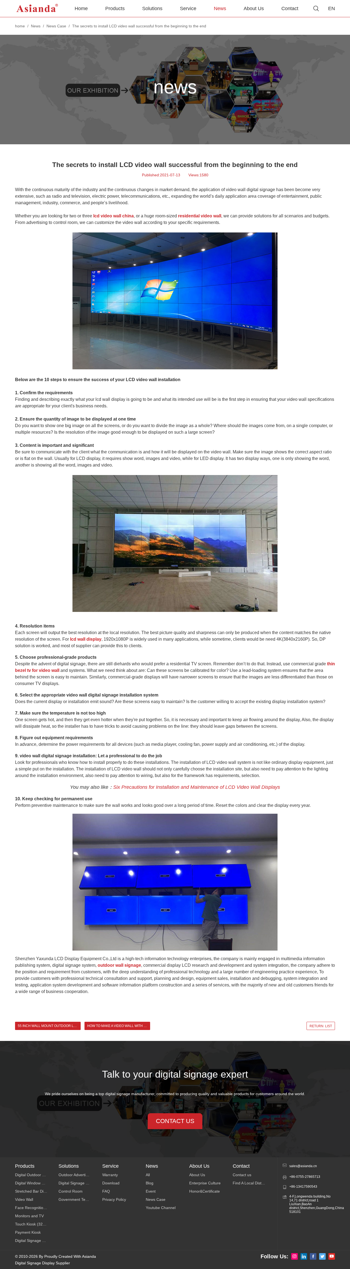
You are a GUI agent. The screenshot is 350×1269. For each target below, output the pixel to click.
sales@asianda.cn (303, 1166)
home (20, 26)
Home (81, 8)
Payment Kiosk (28, 1232)
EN (331, 8)
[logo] (37, 8)
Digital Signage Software (80, 1183)
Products (115, 8)
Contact (289, 8)
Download (110, 1183)
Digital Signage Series (34, 1240)
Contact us (242, 1175)
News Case (56, 26)
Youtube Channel (161, 1207)
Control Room (71, 1191)
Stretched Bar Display (33, 1191)
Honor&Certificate (204, 1191)
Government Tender (76, 1199)
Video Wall (24, 1199)
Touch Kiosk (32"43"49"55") (37, 1224)
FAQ (106, 1191)
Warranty (110, 1175)
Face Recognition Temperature (37, 1207)
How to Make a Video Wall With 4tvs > (118, 1026)
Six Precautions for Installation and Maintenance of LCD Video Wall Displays (196, 787)
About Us (254, 8)
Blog (149, 1183)
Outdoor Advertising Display (80, 1175)
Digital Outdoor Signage (35, 1175)
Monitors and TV (29, 1216)
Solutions (152, 8)
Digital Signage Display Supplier (42, 1263)
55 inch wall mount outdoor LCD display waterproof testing (49, 1026)
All (148, 1175)
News (220, 8)
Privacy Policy (114, 1199)
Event (151, 1191)
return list (321, 1026)
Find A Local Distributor (253, 1183)
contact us (175, 1121)
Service (188, 8)
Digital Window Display (34, 1183)
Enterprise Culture (205, 1183)
